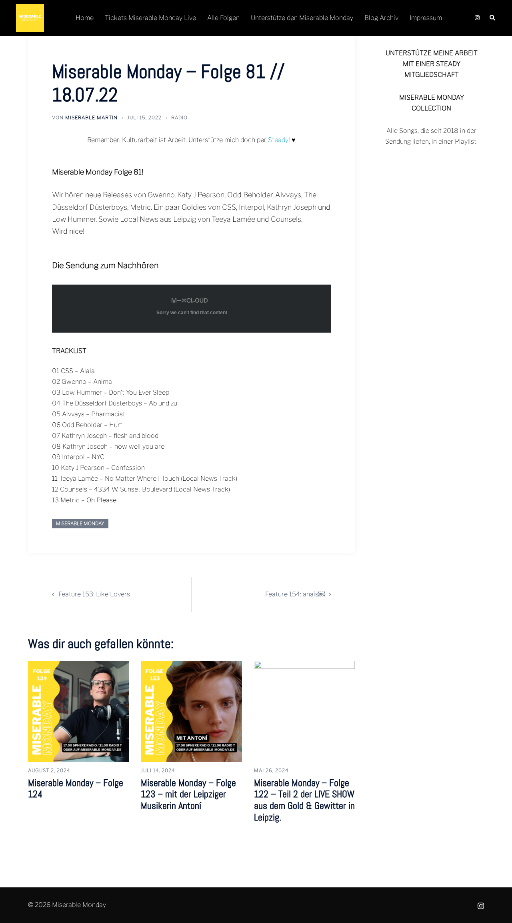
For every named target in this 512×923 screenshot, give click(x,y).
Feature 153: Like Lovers (94, 594)
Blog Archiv (381, 18)
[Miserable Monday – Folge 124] (78, 710)
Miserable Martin (91, 117)
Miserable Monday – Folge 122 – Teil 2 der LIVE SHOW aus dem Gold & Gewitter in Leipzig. (304, 800)
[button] (493, 18)
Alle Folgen (223, 18)
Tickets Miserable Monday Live (150, 18)
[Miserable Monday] (30, 17)
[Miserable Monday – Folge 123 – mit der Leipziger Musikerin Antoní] (191, 710)
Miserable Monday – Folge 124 (75, 789)
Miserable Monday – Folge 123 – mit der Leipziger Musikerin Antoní (188, 794)
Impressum (426, 18)
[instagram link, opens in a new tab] (476, 18)
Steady (278, 140)
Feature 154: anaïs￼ (295, 594)
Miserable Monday (80, 523)
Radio (179, 117)
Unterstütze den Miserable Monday (302, 18)
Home (85, 18)
